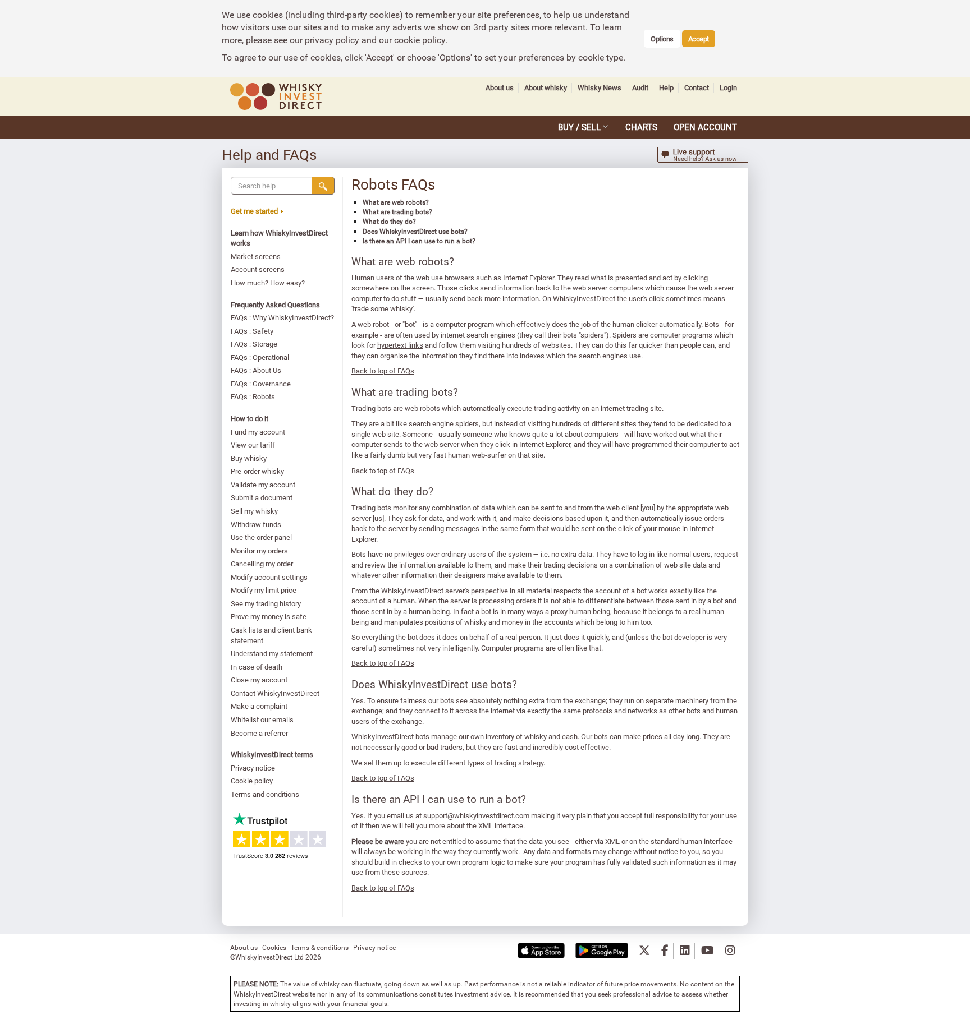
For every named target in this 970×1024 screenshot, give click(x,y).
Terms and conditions (265, 794)
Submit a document (261, 497)
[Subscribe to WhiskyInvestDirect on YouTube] (707, 951)
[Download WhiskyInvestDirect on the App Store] (541, 951)
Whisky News (599, 88)
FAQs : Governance (261, 384)
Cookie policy (252, 781)
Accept (698, 39)
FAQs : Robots (253, 396)
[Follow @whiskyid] (644, 951)
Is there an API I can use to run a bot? (419, 240)
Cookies (274, 947)
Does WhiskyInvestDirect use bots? (415, 231)
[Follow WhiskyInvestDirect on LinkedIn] (685, 951)
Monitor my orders (259, 551)
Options (662, 39)
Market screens (256, 256)
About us (500, 88)
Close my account (259, 680)
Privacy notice (253, 768)
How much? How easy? (268, 283)
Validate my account (263, 484)
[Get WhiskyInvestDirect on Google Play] (601, 951)
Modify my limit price (263, 590)
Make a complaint (259, 706)
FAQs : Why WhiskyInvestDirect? (282, 317)
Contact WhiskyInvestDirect (275, 693)
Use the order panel (261, 537)
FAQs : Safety (252, 331)
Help (666, 88)
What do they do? (389, 220)
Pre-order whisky (257, 471)
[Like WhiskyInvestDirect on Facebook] (665, 951)
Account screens (258, 269)
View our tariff (253, 445)
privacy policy (332, 40)
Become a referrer (259, 733)
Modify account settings (269, 577)
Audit (640, 88)
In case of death (256, 667)
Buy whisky (249, 458)
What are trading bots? (397, 211)
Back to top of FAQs (382, 371)
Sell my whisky (254, 511)
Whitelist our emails (262, 719)
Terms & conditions (320, 947)
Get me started (254, 211)
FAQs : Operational (260, 357)
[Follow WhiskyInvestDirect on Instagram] (730, 951)
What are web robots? (396, 201)
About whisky (545, 88)
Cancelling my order (262, 564)
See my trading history (266, 603)
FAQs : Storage (254, 344)
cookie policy (419, 40)
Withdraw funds (256, 524)
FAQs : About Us (256, 370)
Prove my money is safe (268, 616)
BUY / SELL (579, 126)
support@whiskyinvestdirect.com (476, 815)
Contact (696, 88)
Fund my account (258, 432)
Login (728, 88)
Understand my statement (272, 653)
